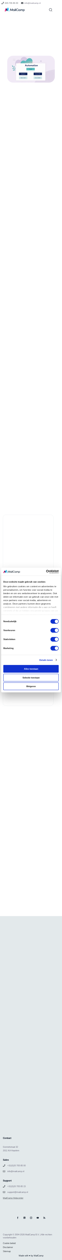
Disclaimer (8, 1247)
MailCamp (38, 1255)
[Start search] (50, 9)
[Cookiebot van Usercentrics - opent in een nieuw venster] (46, 571)
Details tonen (46, 660)
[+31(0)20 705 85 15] (4, 1186)
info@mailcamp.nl (32, 3)
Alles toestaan (31, 669)
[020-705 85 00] (2, 3)
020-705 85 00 (11, 3)
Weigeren (31, 686)
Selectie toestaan (31, 677)
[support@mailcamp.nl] (4, 1192)
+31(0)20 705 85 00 (16, 1165)
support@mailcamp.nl (17, 1192)
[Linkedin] (24, 1218)
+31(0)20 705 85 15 (16, 1186)
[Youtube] (38, 1218)
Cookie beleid (9, 1243)
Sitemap (7, 1251)
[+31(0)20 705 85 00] (4, 1165)
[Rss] (44, 1218)
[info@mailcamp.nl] (22, 3)
